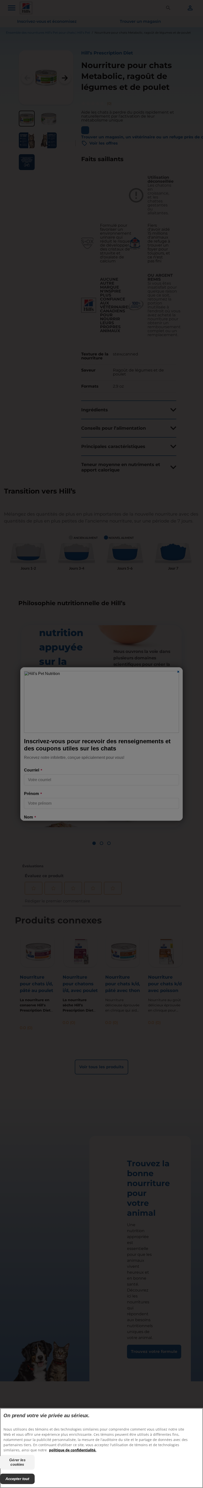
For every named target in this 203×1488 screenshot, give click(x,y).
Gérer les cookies (17, 1462)
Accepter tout (17, 1479)
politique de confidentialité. (72, 1450)
